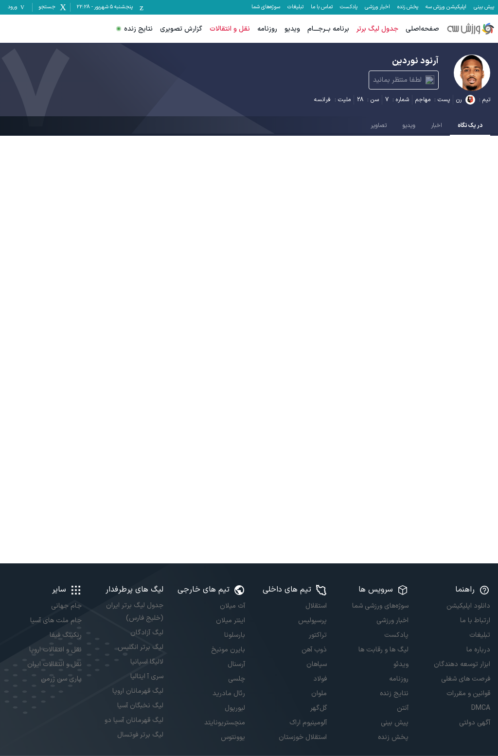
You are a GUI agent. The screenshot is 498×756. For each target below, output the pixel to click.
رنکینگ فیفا (66, 635)
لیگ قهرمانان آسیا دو (134, 720)
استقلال (316, 606)
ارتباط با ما (475, 620)
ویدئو (401, 664)
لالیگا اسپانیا (146, 662)
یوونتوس (233, 737)
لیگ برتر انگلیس (140, 647)
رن (459, 99)
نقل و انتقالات (230, 29)
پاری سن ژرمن (61, 679)
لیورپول (235, 708)
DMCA (480, 708)
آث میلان (232, 606)
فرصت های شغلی (465, 679)
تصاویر (379, 125)
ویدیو (292, 29)
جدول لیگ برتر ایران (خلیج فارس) (134, 611)
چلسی (236, 679)
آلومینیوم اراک (308, 723)
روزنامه (267, 29)
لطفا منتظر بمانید (397, 80)
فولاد (320, 679)
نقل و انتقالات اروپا (55, 650)
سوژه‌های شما (265, 7)
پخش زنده (407, 7)
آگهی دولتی (474, 723)
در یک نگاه (470, 125)
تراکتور (318, 635)
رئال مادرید (229, 693)
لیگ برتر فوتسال (140, 735)
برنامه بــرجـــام (328, 29)
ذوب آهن (314, 650)
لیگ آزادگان (146, 633)
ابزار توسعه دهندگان (462, 664)
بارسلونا (234, 635)
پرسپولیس (312, 620)
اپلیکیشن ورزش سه (446, 7)
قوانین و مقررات (468, 693)
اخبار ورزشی (377, 7)
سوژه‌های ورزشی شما (380, 606)
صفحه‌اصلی (422, 29)
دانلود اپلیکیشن (468, 606)
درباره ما (478, 650)
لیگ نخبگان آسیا (140, 706)
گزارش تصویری (181, 29)
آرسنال (236, 664)
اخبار (436, 125)
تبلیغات (295, 7)
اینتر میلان (230, 620)
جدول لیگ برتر (377, 29)
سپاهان (316, 664)
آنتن (403, 708)
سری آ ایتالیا (146, 676)
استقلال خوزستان (303, 737)
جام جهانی (66, 606)
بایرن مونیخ (228, 650)
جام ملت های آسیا (56, 620)
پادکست (348, 7)
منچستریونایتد (224, 723)
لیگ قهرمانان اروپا (137, 691)
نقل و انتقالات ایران (54, 664)
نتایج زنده (138, 29)
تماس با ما (322, 7)
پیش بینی (484, 7)
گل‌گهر (318, 708)
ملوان (319, 693)
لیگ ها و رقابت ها (383, 650)
